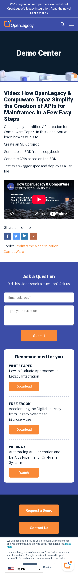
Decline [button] (47, 567)
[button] (24, 568)
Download (24, 386)
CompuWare (14, 251)
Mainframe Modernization (37, 246)
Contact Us (39, 528)
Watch (24, 472)
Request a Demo (39, 510)
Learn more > (39, 13)
